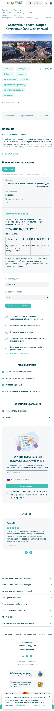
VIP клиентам (7, 617)
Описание (10, 115)
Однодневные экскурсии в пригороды (18, 623)
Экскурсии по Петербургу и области (17, 578)
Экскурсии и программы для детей (17, 13)
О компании (7, 634)
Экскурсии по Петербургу (13, 10)
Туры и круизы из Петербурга (14, 604)
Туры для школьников (11, 598)
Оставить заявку (27, 486)
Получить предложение (18, 306)
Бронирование (27, 115)
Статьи (18, 634)
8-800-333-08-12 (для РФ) (27, 646)
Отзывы (44, 115)
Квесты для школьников (12, 15)
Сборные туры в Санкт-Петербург (16, 585)
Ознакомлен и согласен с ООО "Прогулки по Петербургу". (28, 494)
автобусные (23, 69)
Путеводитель (30, 634)
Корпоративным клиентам (13, 611)
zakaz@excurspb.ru (27, 649)
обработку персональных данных (30, 705)
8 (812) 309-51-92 (27, 642)
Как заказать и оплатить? (16, 353)
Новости (41, 634)
